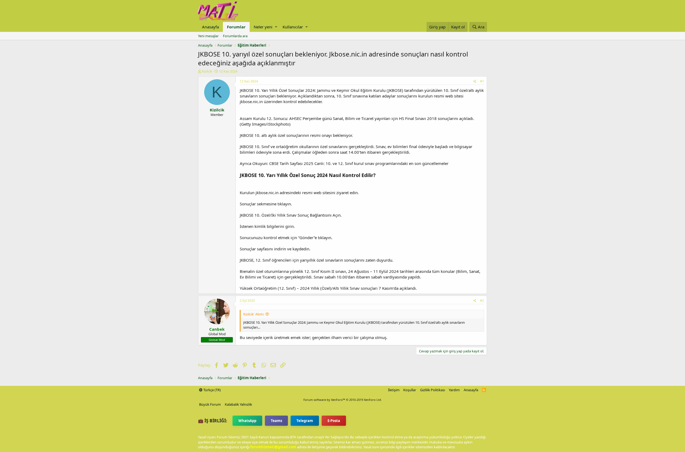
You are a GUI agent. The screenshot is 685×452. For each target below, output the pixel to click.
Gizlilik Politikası (432, 389)
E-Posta (334, 420)
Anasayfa (210, 26)
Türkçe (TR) (212, 389)
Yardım (454, 389)
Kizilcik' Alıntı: (253, 314)
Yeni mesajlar (208, 35)
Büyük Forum (210, 404)
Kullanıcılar (293, 26)
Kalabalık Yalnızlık (238, 404)
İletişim (393, 389)
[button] (276, 27)
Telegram (304, 420)
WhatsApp (247, 420)
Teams (276, 420)
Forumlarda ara (235, 35)
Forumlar (236, 26)
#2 (482, 300)
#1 (482, 81)
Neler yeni (263, 26)
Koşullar (409, 389)
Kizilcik (207, 71)
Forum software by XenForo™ (342, 400)
